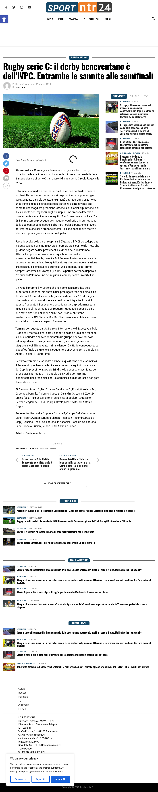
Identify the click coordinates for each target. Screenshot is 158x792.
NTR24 (108, 18)
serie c (54, 449)
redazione (20, 87)
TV (83, 18)
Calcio (50, 18)
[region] (40, 769)
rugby (44, 449)
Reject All (40, 779)
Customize (20, 779)
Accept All (60, 779)
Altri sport (94, 18)
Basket (61, 18)
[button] (4, 19)
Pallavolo (73, 18)
